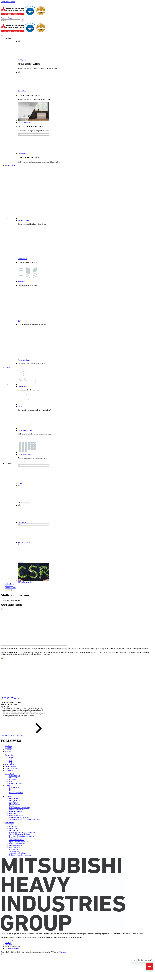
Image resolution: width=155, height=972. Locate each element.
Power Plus (13, 826)
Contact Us (9, 586)
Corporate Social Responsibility (19, 808)
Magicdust (62, 952)
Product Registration (24, 454)
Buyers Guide (9, 774)
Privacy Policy (10, 941)
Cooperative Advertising (17, 853)
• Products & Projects (16, 811)
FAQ (11, 789)
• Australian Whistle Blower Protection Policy (24, 819)
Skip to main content (8, 2)
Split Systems (22, 60)
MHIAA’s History (15, 804)
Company (8, 796)
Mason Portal (13, 830)
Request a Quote (6, 18)
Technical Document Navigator (19, 834)
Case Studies (22, 522)
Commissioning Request (17, 843)
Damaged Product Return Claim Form (22, 832)
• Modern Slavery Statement (18, 817)
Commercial (22, 154)
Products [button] (8, 39)
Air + (11, 824)
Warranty (12, 791)
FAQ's (20, 406)
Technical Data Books (16, 840)
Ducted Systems (23, 91)
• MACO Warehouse (16, 815)
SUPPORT (9, 785)
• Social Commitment (16, 810)
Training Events (14, 851)
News (20, 483)
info (10, 761)
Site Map (8, 943)
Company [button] (8, 463)
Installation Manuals (16, 838)
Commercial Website (12, 948)
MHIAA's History (24, 542)
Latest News (13, 798)
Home (3, 600)
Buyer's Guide (10, 165)
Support (7, 367)
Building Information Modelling (20, 855)
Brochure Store (14, 849)
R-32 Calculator (14, 847)
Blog (19, 321)
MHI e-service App (15, 845)
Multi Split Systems (24, 122)
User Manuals (22, 386)
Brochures (21, 281)
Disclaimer (8, 945)
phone (11, 757)
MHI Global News (15, 800)
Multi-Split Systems (11, 768)
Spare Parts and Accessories (18, 842)
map (10, 763)
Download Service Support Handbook (22, 836)
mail (10, 759)
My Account (13, 828)
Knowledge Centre (24, 360)
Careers (20, 562)
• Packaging (13, 813)
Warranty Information (25, 430)
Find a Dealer (22, 259)
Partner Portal (9, 584)
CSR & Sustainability (25, 582)
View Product (12, 735)
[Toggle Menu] (2, 35)
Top (2, 954)
